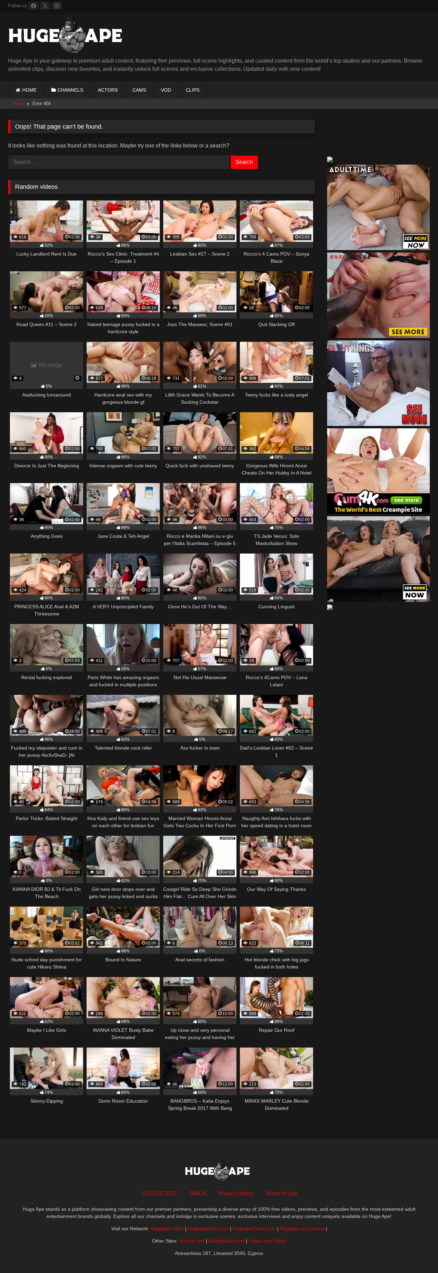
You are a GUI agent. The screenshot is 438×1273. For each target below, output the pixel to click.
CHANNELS (70, 90)
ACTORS (108, 90)
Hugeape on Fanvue (302, 1228)
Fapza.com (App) (267, 1241)
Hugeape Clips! (167, 1228)
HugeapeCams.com (254, 1228)
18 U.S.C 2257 (159, 1193)
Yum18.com (192, 1241)
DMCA (198, 1193)
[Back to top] (416, 1252)
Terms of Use (281, 1193)
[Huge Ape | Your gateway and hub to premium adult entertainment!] (68, 37)
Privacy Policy (235, 1193)
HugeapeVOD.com (208, 1228)
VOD (166, 90)
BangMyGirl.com (227, 1241)
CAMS (139, 90)
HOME (29, 90)
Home (18, 103)
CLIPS (192, 90)
